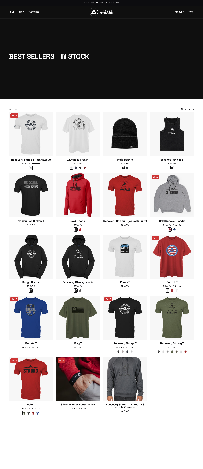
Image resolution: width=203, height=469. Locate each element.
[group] (101, 3)
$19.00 (125, 225)
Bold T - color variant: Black (28, 413)
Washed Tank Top (172, 159)
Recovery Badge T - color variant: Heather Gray (123, 352)
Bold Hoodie (78, 221)
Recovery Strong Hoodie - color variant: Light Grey (80, 290)
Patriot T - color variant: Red (172, 291)
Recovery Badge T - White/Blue (31, 159)
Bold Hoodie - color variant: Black (76, 229)
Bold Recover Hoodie (172, 221)
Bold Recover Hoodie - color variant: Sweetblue (174, 229)
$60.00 (78, 225)
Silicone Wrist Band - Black (78, 404)
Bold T (31, 404)
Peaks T (125, 282)
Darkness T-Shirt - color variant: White (71, 168)
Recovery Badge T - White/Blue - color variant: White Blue (31, 168)
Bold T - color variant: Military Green (24, 413)
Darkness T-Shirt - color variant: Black (80, 168)
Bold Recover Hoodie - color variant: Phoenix (170, 229)
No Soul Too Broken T (31, 221)
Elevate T (31, 343)
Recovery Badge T (125, 343)
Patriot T (172, 282)
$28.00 (172, 347)
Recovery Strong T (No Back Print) (125, 221)
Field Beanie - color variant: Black (123, 167)
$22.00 (125, 163)
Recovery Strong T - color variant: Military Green (172, 352)
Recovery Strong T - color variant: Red (185, 352)
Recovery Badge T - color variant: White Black (131, 352)
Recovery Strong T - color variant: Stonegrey (176, 352)
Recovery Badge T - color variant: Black (118, 352)
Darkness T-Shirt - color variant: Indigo (76, 168)
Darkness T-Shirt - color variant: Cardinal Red (84, 168)
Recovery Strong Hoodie (77, 282)
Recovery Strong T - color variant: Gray (167, 352)
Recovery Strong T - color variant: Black (158, 352)
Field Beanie (125, 159)
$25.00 (172, 163)
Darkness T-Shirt (78, 159)
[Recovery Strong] (101, 12)
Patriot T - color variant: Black (167, 290)
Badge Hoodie (31, 282)
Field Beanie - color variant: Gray (127, 167)
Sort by (13, 109)
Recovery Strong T (172, 343)
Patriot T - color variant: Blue (176, 290)
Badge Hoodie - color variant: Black (31, 290)
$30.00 (78, 163)
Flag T (78, 343)
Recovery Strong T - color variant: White (163, 352)
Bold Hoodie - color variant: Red (80, 229)
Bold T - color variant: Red (33, 413)
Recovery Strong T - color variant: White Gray (181, 352)
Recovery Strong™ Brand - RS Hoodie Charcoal (125, 406)
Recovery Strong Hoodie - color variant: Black (76, 290)
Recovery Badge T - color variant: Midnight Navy (127, 352)
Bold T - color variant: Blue (37, 413)
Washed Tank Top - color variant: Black (172, 167)
